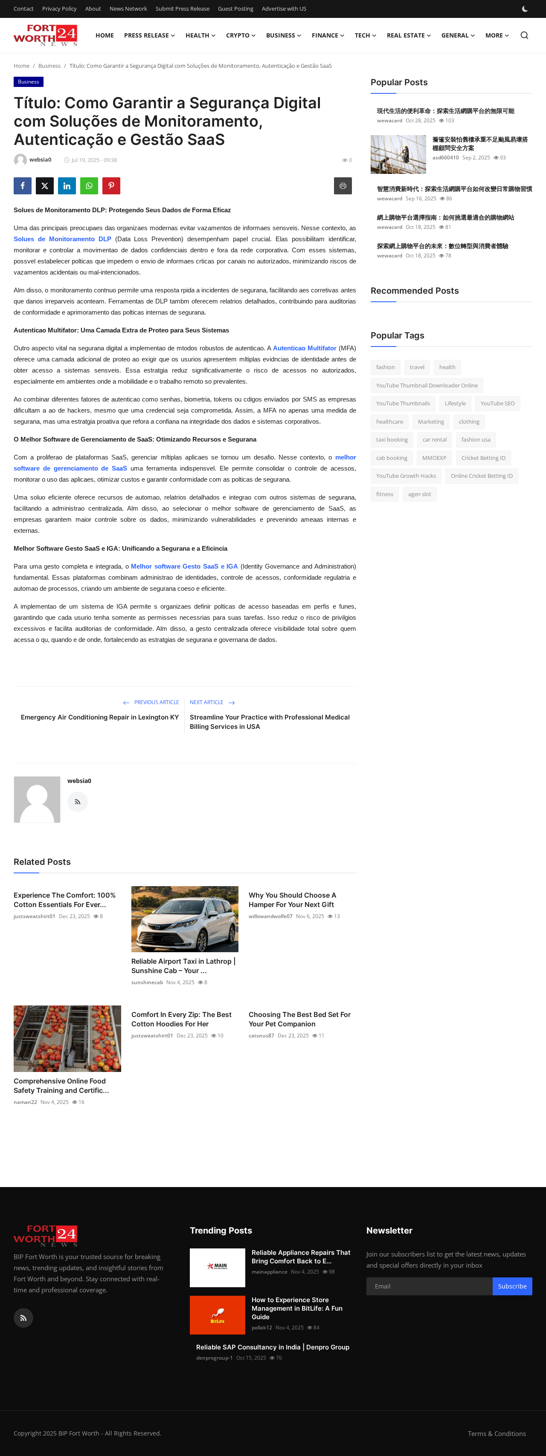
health (447, 367)
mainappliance (270, 1271)
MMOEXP (434, 458)
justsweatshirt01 (34, 916)
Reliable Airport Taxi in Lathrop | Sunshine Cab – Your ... (183, 966)
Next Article (207, 702)
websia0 (79, 781)
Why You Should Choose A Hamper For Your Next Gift (293, 900)
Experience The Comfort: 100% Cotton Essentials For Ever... (65, 900)
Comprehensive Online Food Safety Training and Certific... (61, 1086)
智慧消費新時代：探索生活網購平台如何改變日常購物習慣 (454, 188)
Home (105, 35)
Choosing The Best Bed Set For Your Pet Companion (300, 1019)
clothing (469, 421)
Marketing (431, 421)
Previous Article (156, 702)
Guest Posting (235, 8)
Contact (24, 8)
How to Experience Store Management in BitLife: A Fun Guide (297, 1308)
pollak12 (262, 1327)
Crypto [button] (238, 35)
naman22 (25, 1102)
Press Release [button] (146, 35)
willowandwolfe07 (271, 916)
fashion (385, 367)
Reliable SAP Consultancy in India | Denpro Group (272, 1347)
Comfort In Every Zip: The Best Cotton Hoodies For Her (181, 1019)
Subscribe (512, 1286)
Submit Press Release (182, 8)
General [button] (455, 35)
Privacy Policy (59, 8)
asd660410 (446, 157)
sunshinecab (147, 982)
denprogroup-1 (214, 1357)
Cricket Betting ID (483, 458)
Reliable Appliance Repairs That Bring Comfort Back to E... (301, 1256)
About (93, 8)
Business (49, 65)
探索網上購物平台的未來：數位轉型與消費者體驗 (442, 245)
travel (417, 367)
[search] (524, 35)
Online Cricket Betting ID (482, 476)
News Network (128, 8)
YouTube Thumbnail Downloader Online (427, 385)
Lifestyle (455, 403)
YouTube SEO (498, 403)
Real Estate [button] (406, 35)
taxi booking (392, 439)
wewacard (389, 120)
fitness (384, 494)
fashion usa (476, 439)
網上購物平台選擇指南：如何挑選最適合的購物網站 (445, 217)
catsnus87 (261, 1035)
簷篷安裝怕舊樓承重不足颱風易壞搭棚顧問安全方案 (480, 143)
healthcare (389, 421)
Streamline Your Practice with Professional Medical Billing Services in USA (270, 722)
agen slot (419, 494)
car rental (435, 439)
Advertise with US (284, 8)
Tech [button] (362, 35)
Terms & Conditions (497, 1433)
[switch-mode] (526, 9)
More (494, 35)
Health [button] (197, 35)
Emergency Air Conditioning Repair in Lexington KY (100, 717)
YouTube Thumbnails (403, 403)
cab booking (391, 458)
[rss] (23, 1318)
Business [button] (280, 35)
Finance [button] (325, 35)
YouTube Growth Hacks (406, 476)
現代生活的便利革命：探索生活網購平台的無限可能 (445, 110)
